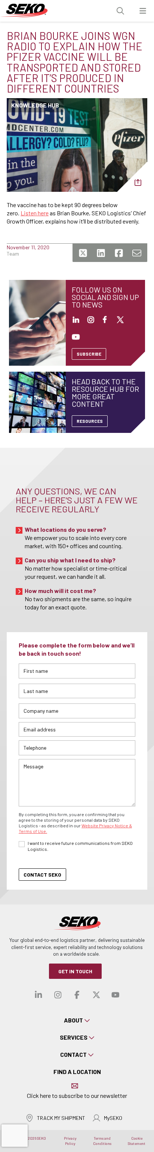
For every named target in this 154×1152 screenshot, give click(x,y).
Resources (90, 421)
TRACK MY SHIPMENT (61, 1118)
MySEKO (113, 1118)
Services (73, 1037)
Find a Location (77, 1071)
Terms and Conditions (102, 1141)
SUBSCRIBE (89, 353)
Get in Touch (75, 971)
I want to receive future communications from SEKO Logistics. (80, 846)
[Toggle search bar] (120, 11)
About (73, 1020)
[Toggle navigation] (143, 11)
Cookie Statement (136, 1141)
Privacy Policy (70, 1141)
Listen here (35, 212)
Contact (73, 1054)
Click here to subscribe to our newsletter (77, 1095)
